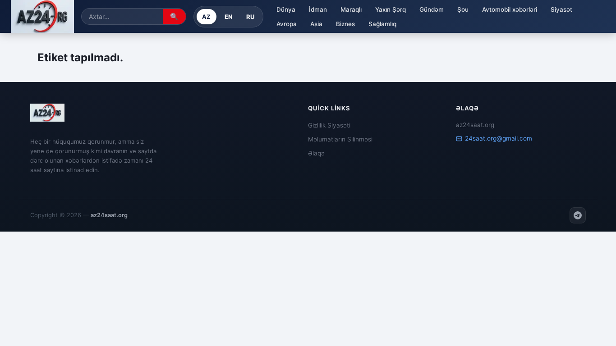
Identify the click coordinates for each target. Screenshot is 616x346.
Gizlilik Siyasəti (329, 125)
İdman (318, 9)
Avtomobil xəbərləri (509, 9)
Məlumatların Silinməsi (340, 139)
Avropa (286, 23)
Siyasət (561, 9)
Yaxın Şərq (390, 9)
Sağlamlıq (382, 23)
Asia (316, 23)
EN (229, 16)
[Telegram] (578, 215)
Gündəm (431, 9)
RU (250, 16)
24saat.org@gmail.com (498, 138)
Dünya (285, 9)
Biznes (345, 23)
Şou (463, 9)
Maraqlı (351, 9)
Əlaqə (316, 153)
